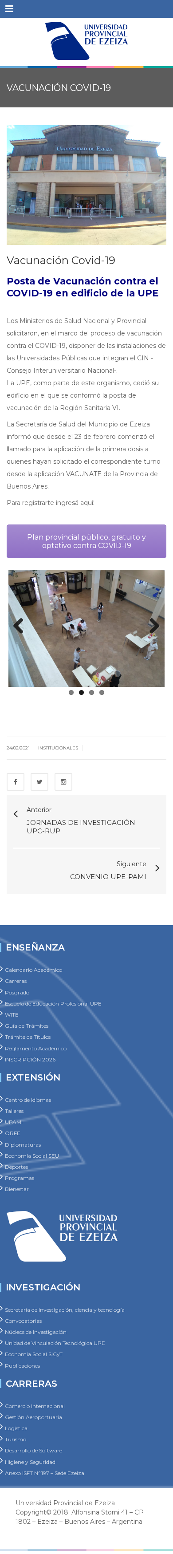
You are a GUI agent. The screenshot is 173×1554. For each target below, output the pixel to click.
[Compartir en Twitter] (39, 782)
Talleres (14, 1111)
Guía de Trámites (26, 1025)
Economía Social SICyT (34, 1354)
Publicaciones (22, 1365)
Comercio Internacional (35, 1405)
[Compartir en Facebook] (15, 782)
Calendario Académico (33, 969)
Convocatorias (23, 1320)
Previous (22, 626)
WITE (12, 1014)
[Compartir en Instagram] (63, 782)
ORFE (12, 1133)
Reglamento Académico (36, 1048)
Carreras (16, 981)
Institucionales (58, 748)
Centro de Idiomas (28, 1099)
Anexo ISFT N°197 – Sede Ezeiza (44, 1472)
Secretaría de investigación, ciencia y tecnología (65, 1309)
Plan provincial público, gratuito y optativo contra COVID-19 (86, 541)
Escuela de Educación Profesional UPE (53, 1003)
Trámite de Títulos (28, 1036)
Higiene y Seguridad (30, 1461)
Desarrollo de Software (33, 1450)
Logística (16, 1428)
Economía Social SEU (32, 1155)
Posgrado (17, 992)
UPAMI (14, 1122)
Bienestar (17, 1189)
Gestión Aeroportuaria (33, 1416)
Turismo (15, 1439)
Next (151, 626)
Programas (19, 1178)
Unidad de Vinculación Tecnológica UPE (55, 1343)
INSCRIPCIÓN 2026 (30, 1059)
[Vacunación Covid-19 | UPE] (86, 40)
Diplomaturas (23, 1144)
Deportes (16, 1167)
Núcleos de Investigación (36, 1332)
